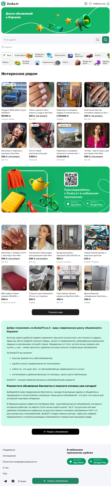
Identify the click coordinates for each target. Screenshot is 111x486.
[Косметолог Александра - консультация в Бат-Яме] (41, 244)
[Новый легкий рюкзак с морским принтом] (97, 244)
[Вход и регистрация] (108, 3)
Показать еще (55, 312)
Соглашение (9, 455)
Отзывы (22, 481)
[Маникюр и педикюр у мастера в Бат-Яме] (14, 142)
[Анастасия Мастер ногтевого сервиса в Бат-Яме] (97, 101)
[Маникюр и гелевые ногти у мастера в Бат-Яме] (14, 244)
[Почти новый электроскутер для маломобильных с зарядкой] (41, 142)
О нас (6, 467)
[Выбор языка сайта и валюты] (85, 3)
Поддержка (9, 449)
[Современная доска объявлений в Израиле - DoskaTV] (10, 4)
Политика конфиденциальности (20, 461)
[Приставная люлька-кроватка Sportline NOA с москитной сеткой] (69, 284)
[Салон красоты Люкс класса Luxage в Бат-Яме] (41, 101)
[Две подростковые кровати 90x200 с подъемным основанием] (14, 284)
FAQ (5, 473)
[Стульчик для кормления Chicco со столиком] (41, 284)
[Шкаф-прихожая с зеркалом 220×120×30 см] (69, 244)
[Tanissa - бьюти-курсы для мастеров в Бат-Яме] (97, 142)
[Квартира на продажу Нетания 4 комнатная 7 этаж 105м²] (69, 142)
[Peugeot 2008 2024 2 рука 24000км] (14, 101)
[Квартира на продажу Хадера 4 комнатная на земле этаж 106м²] (69, 101)
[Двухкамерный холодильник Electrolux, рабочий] (97, 284)
